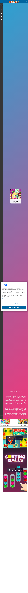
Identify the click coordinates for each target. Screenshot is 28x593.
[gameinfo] (1, 20)
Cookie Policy (5, 298)
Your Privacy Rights (14, 303)
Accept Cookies (14, 307)
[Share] (1, 9)
